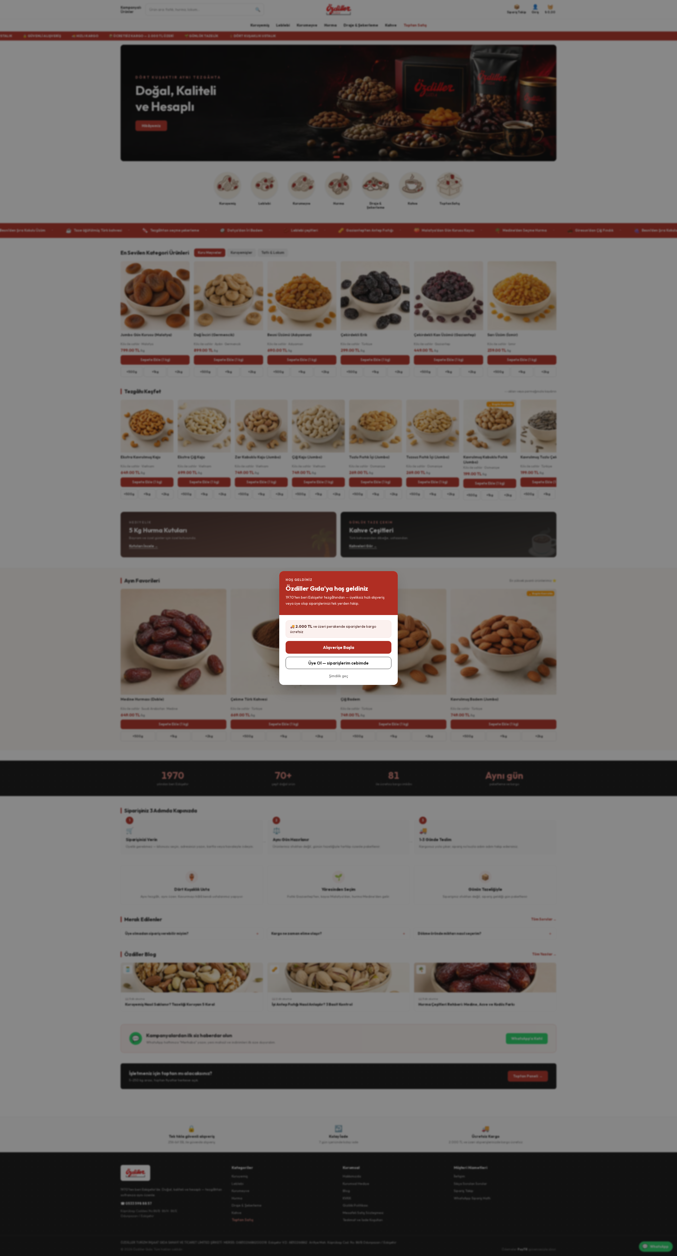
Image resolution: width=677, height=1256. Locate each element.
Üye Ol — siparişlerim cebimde (338, 663)
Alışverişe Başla (338, 647)
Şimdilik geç (338, 676)
